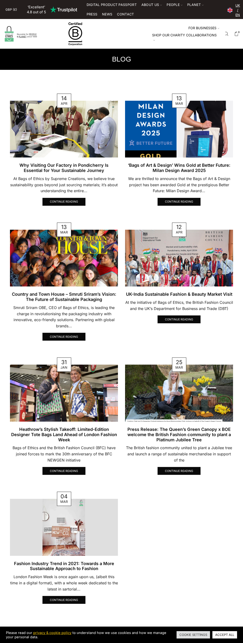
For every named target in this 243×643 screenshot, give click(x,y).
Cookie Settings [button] (193, 635)
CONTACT (125, 14)
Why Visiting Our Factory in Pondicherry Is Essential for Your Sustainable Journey (63, 167)
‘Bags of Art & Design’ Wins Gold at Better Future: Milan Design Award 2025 (179, 167)
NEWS (107, 14)
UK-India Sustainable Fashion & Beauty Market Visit (179, 294)
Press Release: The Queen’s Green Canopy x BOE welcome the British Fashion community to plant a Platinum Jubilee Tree (179, 434)
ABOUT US (150, 5)
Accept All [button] (224, 635)
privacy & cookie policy (52, 633)
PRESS (92, 14)
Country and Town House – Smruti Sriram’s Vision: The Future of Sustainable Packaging (64, 296)
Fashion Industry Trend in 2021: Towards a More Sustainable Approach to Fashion (64, 566)
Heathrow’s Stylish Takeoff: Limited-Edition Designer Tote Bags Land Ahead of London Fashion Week (64, 434)
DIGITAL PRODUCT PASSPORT (112, 5)
